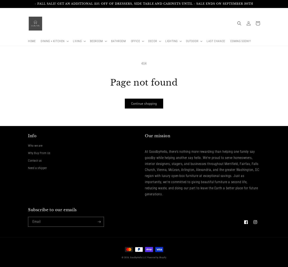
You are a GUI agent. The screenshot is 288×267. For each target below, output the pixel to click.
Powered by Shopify (156, 257)
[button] (54, 41)
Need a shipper (37, 168)
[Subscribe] (99, 222)
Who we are (35, 145)
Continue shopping (144, 104)
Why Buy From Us (39, 153)
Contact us (35, 160)
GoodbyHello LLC (138, 257)
